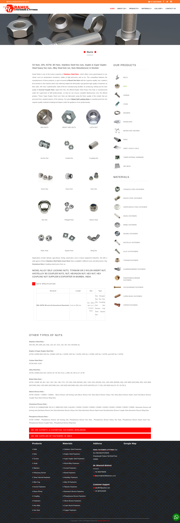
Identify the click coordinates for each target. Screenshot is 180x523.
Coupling (36, 496)
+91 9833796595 (155, 2)
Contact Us (171, 8)
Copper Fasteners (130, 305)
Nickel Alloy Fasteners (71, 463)
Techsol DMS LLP (103, 521)
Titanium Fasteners (130, 260)
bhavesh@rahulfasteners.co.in (19, 1)
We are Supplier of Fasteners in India (51, 436)
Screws (126, 95)
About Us (122, 8)
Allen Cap (36, 482)
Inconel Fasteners (130, 233)
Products (134, 8)
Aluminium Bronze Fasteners (134, 269)
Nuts (125, 86)
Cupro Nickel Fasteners (132, 296)
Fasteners (36, 501)
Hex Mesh (127, 166)
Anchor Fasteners (39, 487)
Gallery (158, 8)
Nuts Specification (46, 284)
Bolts (125, 77)
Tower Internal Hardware (133, 157)
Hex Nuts (36, 510)
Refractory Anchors (131, 131)
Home (112, 8)
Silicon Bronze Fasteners (133, 287)
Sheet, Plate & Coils (131, 148)
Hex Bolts (36, 505)
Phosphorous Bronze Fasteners (131, 279)
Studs (125, 104)
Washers (126, 113)
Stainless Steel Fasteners (133, 189)
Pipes (125, 139)
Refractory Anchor (39, 473)
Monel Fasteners (130, 225)
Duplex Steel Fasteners (132, 198)
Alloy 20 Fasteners (130, 251)
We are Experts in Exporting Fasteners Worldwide (58, 430)
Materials (147, 8)
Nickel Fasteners (130, 216)
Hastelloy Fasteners (131, 242)
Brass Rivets (37, 491)
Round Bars (127, 122)
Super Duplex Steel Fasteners (135, 207)
